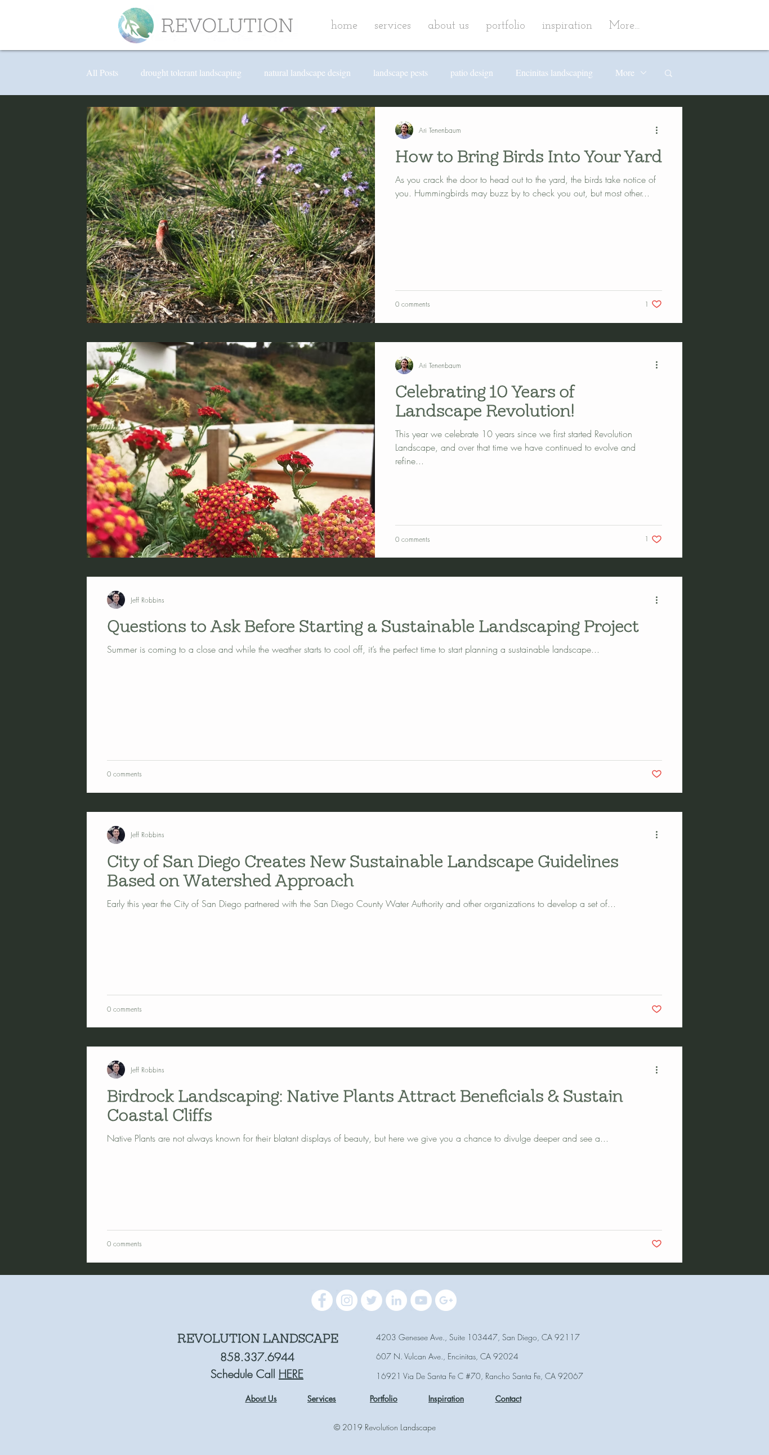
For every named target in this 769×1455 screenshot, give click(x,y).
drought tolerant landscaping (191, 72)
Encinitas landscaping (554, 72)
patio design (471, 72)
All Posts (102, 72)
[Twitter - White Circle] (371, 1300)
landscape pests (400, 72)
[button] (448, 26)
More (624, 72)
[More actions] (660, 130)
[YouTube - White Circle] (421, 1300)
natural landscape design (307, 72)
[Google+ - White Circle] (446, 1300)
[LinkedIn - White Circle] (396, 1300)
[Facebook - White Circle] (322, 1300)
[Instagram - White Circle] (346, 1300)
